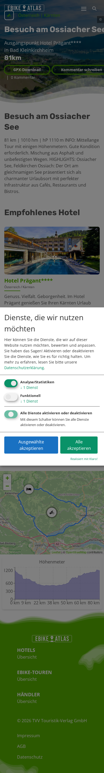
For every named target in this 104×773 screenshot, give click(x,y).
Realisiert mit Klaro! (84, 459)
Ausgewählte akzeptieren (31, 445)
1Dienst (29, 387)
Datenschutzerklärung (24, 367)
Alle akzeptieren (79, 445)
